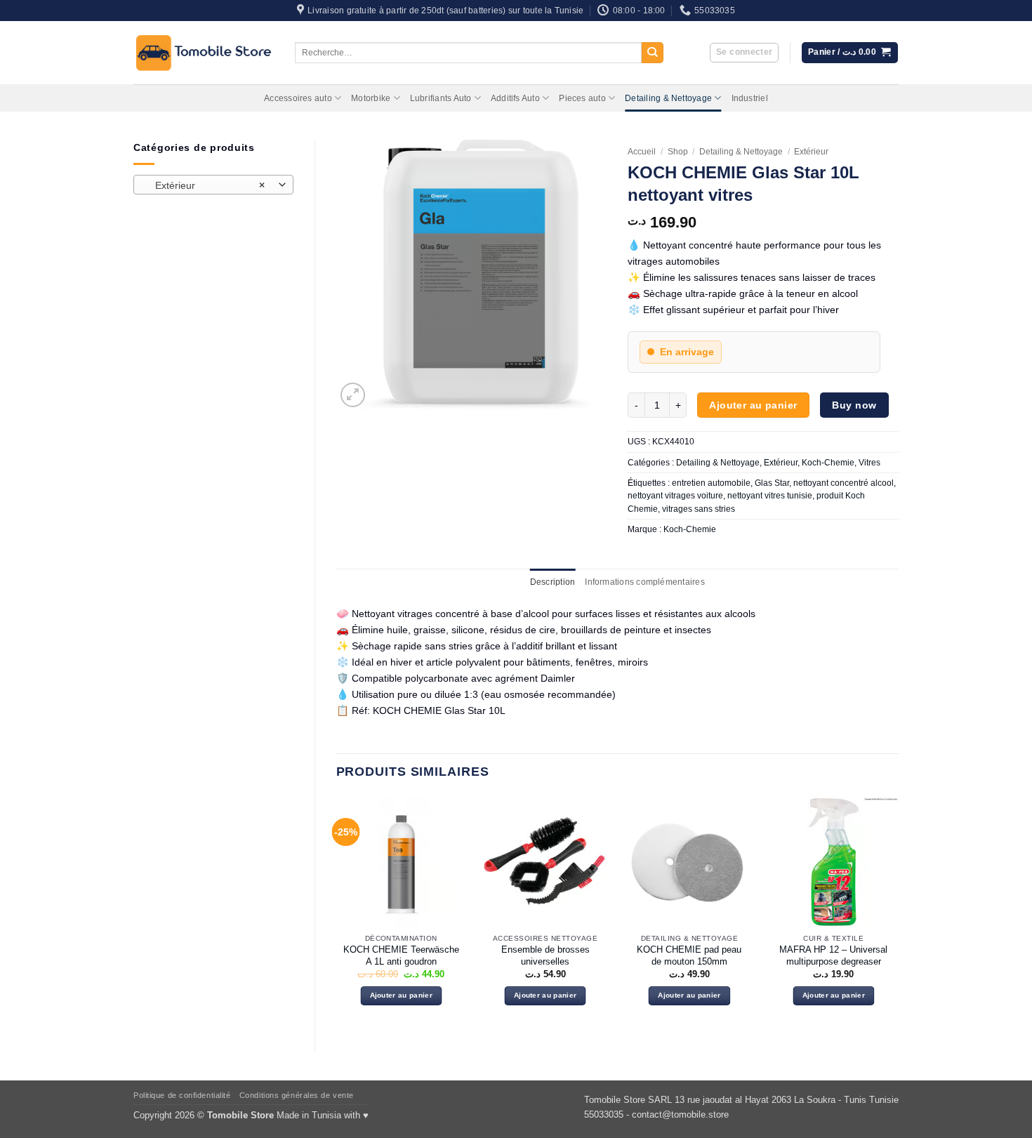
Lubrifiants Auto (441, 98)
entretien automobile (711, 483)
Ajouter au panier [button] (401, 995)
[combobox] (213, 184)
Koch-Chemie (828, 462)
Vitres (869, 462)
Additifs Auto (515, 98)
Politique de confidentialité (181, 1095)
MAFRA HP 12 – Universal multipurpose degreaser (833, 955)
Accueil (642, 152)
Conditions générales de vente (296, 1095)
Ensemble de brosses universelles (545, 955)
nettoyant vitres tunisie (769, 495)
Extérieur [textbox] (205, 185)
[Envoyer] (652, 53)
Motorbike (370, 98)
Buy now (854, 405)
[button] (744, 53)
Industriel (750, 98)
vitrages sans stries (698, 509)
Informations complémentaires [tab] (644, 582)
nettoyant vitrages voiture (675, 495)
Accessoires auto (298, 98)
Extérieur (811, 152)
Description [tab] (553, 582)
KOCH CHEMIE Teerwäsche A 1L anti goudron (401, 955)
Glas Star (772, 483)
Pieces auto (582, 98)
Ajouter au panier (753, 405)
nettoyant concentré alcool (843, 483)
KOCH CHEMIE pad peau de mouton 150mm (689, 955)
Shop (678, 152)
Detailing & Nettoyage (668, 98)
